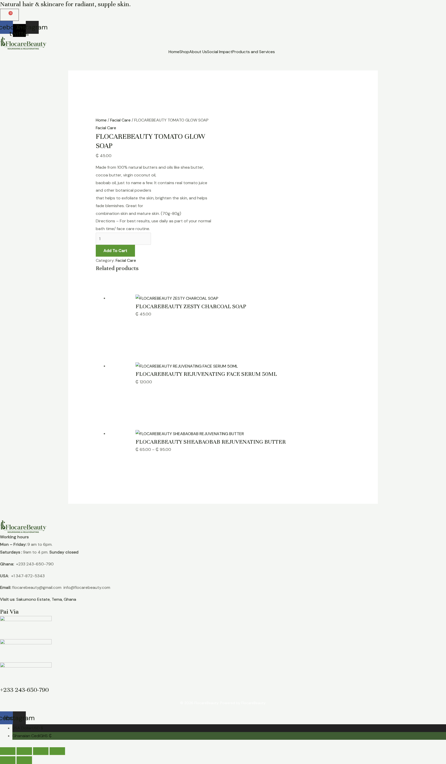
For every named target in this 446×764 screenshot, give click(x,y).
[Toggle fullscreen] (24, 751)
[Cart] (9, 15)
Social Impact (219, 52)
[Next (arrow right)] (24, 760)
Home (174, 52)
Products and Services (253, 52)
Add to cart (115, 250)
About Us (198, 52)
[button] (254, 52)
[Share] (41, 751)
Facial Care (120, 120)
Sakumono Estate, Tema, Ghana (46, 599)
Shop (184, 52)
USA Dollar (27, 728)
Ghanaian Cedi (32, 735)
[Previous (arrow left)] (7, 760)
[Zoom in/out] (7, 751)
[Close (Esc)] (57, 751)
